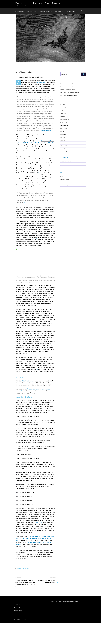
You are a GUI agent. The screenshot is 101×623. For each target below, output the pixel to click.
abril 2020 (62, 140)
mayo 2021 (63, 107)
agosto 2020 (63, 128)
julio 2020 (62, 131)
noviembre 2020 (64, 119)
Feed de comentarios (65, 182)
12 (34, 301)
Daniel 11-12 (43, 143)
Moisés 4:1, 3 (38, 522)
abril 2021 (62, 110)
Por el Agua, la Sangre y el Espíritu (69, 95)
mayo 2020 (63, 137)
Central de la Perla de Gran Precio (37, 3)
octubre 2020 (63, 122)
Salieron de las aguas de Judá (68, 89)
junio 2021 (63, 104)
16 (22, 351)
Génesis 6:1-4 (45, 141)
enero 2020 (63, 149)
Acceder (62, 176)
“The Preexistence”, (27, 381)
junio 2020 (63, 134)
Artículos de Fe (59, 11)
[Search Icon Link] (81, 11)
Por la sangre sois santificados (68, 83)
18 (37, 369)
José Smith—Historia (71, 11)
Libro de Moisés (19, 11)
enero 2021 (63, 113)
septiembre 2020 (64, 125)
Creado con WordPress (20, 619)
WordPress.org (64, 185)
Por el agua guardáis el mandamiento (69, 92)
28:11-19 (31, 143)
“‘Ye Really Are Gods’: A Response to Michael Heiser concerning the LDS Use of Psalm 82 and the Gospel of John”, (35, 538)
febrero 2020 (63, 146)
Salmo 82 (51, 143)
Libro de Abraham (31, 11)
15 (21, 327)
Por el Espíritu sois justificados (68, 86)
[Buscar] (83, 74)
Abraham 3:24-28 (46, 130)
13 (37, 305)
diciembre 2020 (64, 116)
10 (41, 244)
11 (42, 289)
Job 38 (37, 143)
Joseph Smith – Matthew (46, 11)
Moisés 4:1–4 (41, 82)
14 (40, 313)
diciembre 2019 (64, 151)
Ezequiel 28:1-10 (23, 143)
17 (36, 357)
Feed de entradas (64, 179)
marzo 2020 (63, 143)
